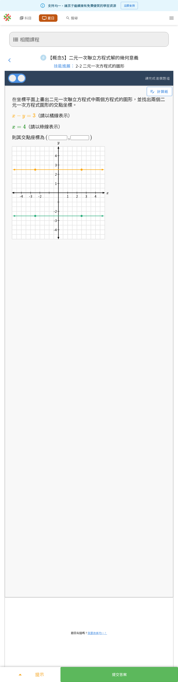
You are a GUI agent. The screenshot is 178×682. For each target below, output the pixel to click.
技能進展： (64, 66)
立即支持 (129, 5)
